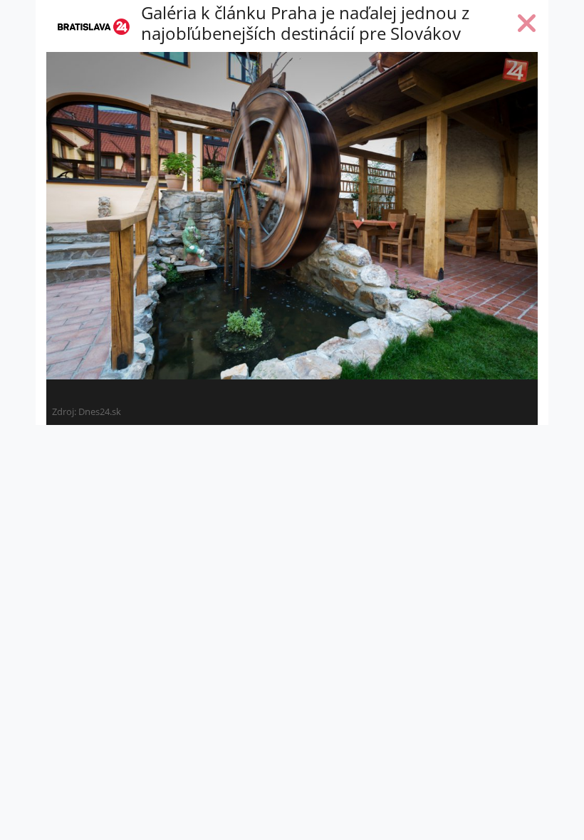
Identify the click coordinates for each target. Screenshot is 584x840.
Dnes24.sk (99, 411)
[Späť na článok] (527, 26)
